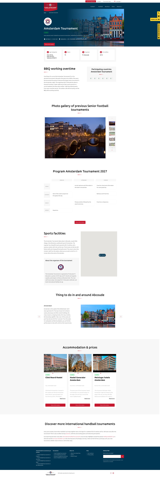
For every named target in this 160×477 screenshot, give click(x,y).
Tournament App (107, 1)
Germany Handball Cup (58, 438)
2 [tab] (54, 373)
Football (92, 6)
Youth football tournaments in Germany (43, 458)
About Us (119, 6)
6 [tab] (106, 373)
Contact (99, 1)
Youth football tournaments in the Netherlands (43, 464)
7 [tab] (108, 373)
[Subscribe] (122, 456)
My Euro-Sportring (91, 1)
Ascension (67, 433)
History (72, 454)
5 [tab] (57, 373)
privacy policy (118, 459)
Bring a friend (74, 456)
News (113, 6)
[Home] (50, 7)
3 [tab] (55, 373)
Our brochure (91, 453)
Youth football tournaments (60, 453)
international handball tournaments (71, 436)
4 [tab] (56, 373)
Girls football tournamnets (60, 454)
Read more (62, 398)
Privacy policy (91, 454)
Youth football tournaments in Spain (43, 461)
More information (49, 44)
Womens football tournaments (61, 456)
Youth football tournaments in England (43, 455)
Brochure (107, 6)
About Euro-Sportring (75, 453)
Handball (100, 6)
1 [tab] (52, 373)
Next (112, 150)
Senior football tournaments (60, 457)
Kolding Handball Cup (108, 436)
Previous (112, 118)
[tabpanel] (55, 363)
